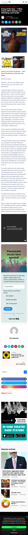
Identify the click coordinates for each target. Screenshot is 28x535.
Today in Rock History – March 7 (18, 502)
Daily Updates (10, 296)
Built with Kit (14, 318)
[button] (14, 297)
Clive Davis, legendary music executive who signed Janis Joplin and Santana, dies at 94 (13, 473)
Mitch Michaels (14, 505)
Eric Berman (10, 16)
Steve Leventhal (5, 477)
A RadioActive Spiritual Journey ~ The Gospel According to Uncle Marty (18, 482)
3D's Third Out (20, 364)
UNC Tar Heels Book (11, 303)
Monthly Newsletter (11, 299)
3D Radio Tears (16, 492)
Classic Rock (16, 6)
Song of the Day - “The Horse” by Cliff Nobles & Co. (17, 356)
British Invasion (6, 6)
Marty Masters (14, 486)
